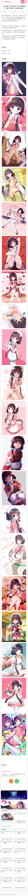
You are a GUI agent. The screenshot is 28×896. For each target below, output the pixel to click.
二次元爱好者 (12, 894)
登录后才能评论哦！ (7, 826)
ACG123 (3, 894)
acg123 (19, 11)
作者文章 (4, 829)
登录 (23, 1)
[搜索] (26, 1)
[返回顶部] (26, 894)
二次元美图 (10, 11)
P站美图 (5, 11)
